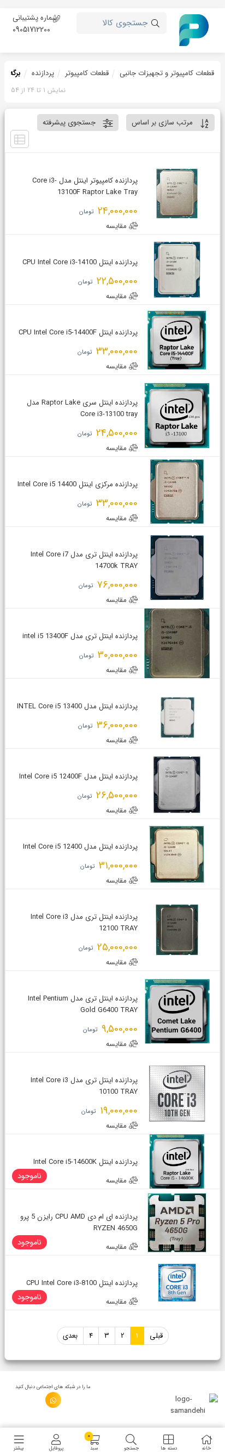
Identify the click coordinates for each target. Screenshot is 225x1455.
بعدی (70, 1336)
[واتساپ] (53, 1400)
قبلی (156, 1336)
